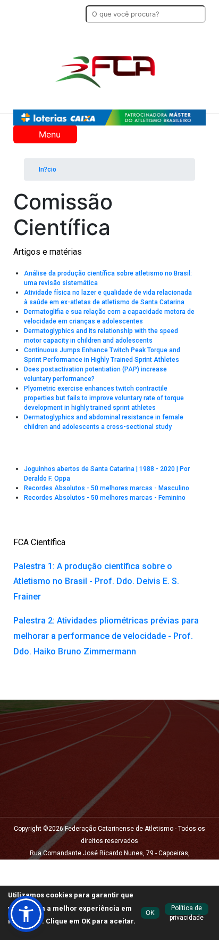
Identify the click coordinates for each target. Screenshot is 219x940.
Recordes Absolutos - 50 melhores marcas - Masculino (106, 488)
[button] (26, 913)
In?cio (46, 169)
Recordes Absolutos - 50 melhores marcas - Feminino (105, 497)
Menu (48, 134)
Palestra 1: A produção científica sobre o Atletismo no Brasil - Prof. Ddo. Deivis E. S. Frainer (96, 581)
